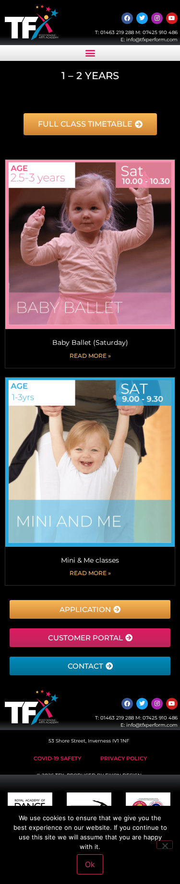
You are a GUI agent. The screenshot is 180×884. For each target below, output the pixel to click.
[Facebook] (127, 18)
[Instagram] (157, 18)
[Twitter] (142, 18)
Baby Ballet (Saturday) (90, 342)
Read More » (90, 355)
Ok (90, 864)
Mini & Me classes (90, 560)
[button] (90, 53)
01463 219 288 (117, 32)
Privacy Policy (123, 758)
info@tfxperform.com (152, 39)
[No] (164, 844)
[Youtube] (172, 18)
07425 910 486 (160, 32)
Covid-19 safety (57, 758)
